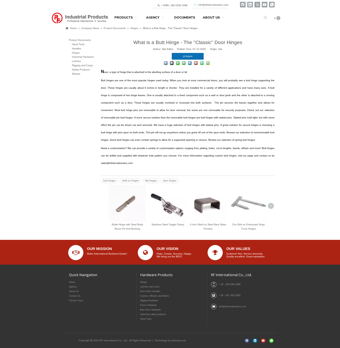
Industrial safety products (153, 314)
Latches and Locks (150, 286)
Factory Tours (76, 300)
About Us (74, 291)
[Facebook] (243, 4)
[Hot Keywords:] (265, 17)
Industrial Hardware (83, 56)
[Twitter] (257, 4)
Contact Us (75, 296)
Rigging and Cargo (82, 65)
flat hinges (151, 180)
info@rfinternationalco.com (232, 306)
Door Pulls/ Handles (150, 291)
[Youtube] (264, 4)
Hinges (76, 52)
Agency (73, 286)
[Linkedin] (250, 4)
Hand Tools (78, 44)
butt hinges (109, 180)
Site (220, 49)
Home (72, 282)
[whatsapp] (272, 4)
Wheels (76, 73)
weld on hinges (130, 180)
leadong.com (178, 340)
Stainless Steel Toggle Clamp (167, 224)
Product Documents (80, 40)
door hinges (169, 180)
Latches (76, 61)
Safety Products (81, 69)
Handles (76, 48)
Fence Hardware (148, 305)
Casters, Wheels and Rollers (154, 296)
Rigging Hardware (149, 300)
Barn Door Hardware (150, 309)
